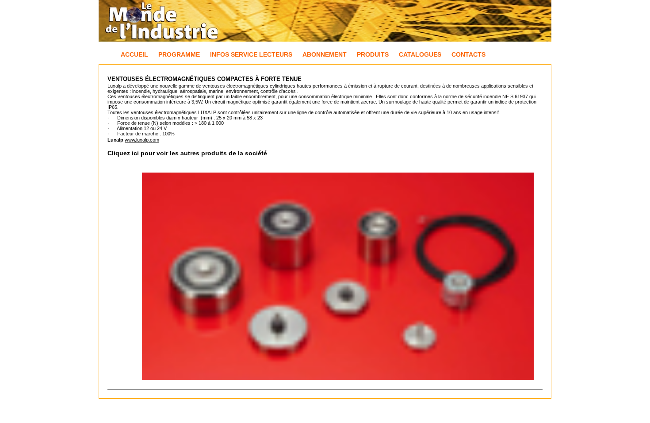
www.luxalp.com (142, 139)
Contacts (468, 54)
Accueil (134, 54)
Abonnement (324, 54)
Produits (373, 54)
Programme (179, 54)
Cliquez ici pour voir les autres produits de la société (187, 153)
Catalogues (420, 54)
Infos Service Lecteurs (251, 54)
